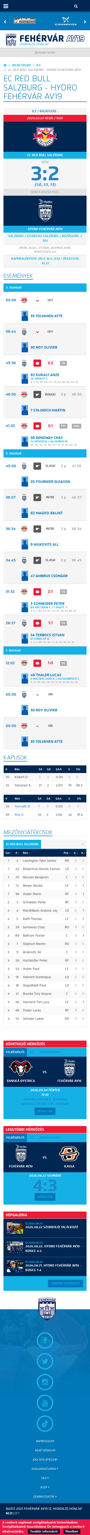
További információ (44, 1531)
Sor (8, 853)
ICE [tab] (32, 1052)
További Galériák (64, 1283)
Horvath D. (22, 806)
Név (26, 853)
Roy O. (19, 815)
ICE (38, 65)
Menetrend (46, 52)
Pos (66, 853)
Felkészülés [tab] (15, 1052)
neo (13, 1513)
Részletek (45, 1111)
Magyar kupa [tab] (50, 1052)
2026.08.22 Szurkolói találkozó (51, 1227)
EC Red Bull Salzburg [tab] (22, 844)
